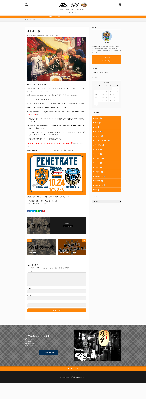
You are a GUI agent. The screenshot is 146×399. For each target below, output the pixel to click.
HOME (27, 19)
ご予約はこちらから (48, 352)
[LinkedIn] (40, 211)
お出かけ (97, 118)
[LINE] (37, 211)
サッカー (97, 149)
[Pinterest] (43, 211)
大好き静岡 (98, 172)
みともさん (98, 136)
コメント (30, 271)
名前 (29, 288)
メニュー (97, 163)
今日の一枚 (40, 19)
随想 (96, 189)
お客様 (33, 19)
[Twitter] (31, 211)
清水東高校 (98, 180)
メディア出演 (99, 158)
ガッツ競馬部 (99, 145)
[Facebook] (28, 211)
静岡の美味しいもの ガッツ (78, 377)
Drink (77, 9)
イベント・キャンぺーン (102, 140)
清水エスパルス (45, 35)
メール (29, 295)
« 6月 (95, 105)
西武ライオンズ (99, 185)
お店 (96, 127)
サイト (29, 302)
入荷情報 (97, 167)
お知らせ (98, 131)
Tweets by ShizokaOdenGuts (100, 72)
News (67, 9)
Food (72, 9)
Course (82, 9)
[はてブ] (34, 211)
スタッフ (97, 154)
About (62, 9)
